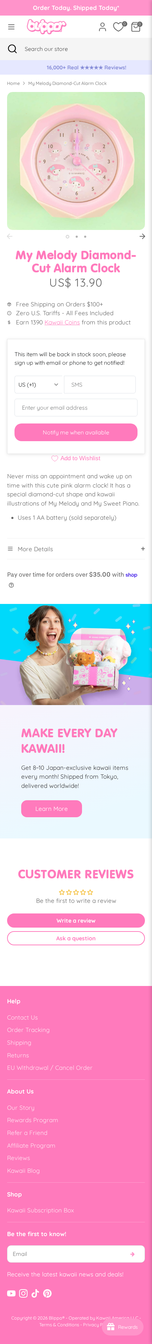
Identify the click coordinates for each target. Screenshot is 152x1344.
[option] (76, 67)
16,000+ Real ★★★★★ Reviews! (76, 67)
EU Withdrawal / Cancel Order (50, 1067)
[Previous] (9, 236)
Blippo (55, 1318)
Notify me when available (76, 432)
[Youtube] (11, 1293)
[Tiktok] (35, 1293)
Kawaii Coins (62, 322)
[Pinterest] (47, 1293)
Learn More (51, 808)
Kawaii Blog (23, 1170)
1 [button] (67, 236)
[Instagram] (23, 1293)
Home (13, 83)
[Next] (142, 236)
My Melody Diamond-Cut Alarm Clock (67, 83)
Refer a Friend (27, 1132)
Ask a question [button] (76, 938)
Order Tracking (28, 1029)
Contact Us (22, 1017)
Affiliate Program (31, 1145)
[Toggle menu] (11, 26)
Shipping (19, 1042)
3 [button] (85, 237)
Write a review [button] (76, 920)
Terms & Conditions (59, 1324)
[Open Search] (12, 48)
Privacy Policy (98, 1324)
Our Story (21, 1107)
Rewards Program (32, 1120)
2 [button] (77, 237)
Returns (18, 1055)
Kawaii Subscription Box (40, 1210)
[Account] (102, 24)
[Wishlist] (118, 27)
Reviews (18, 1157)
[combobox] (54, 48)
